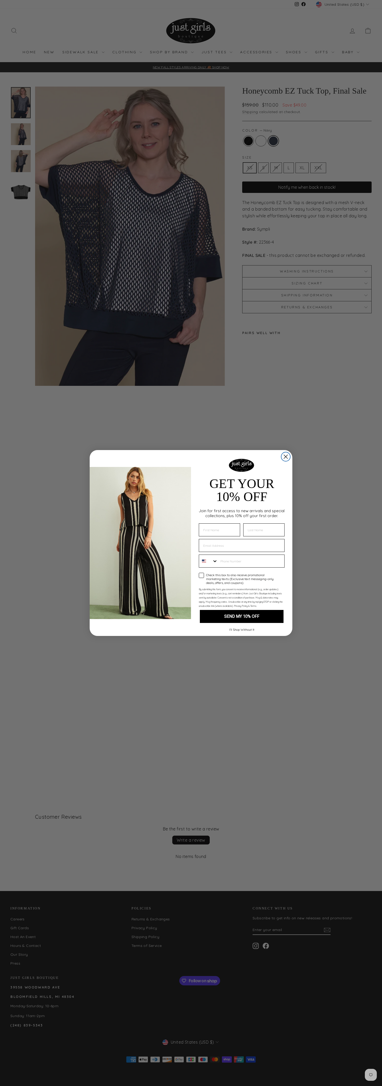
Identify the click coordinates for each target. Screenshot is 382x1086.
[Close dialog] (285, 456)
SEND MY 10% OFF (241, 616)
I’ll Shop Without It (241, 629)
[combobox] (208, 561)
